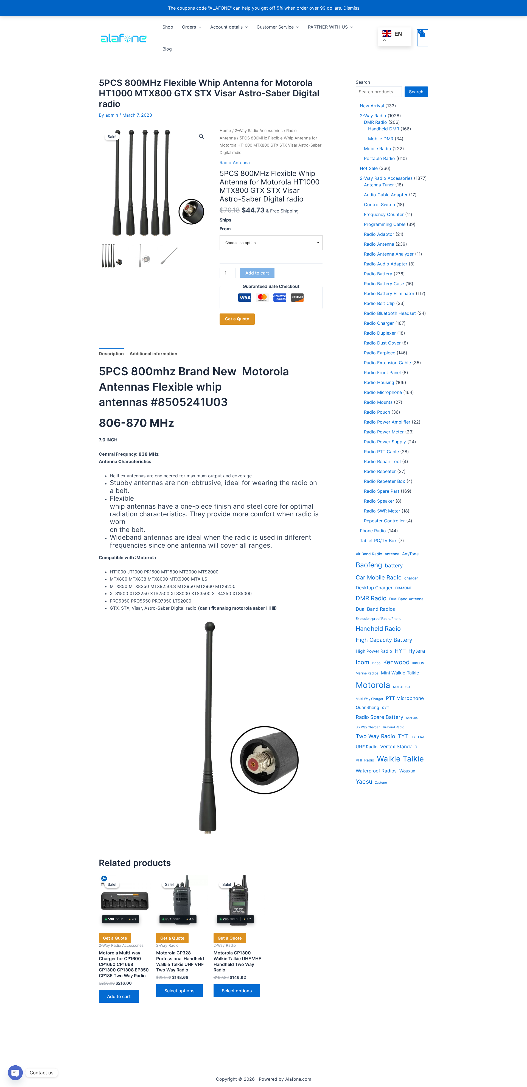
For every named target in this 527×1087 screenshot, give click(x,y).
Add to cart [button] (119, 996)
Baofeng (369, 565)
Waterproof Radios (376, 771)
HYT (400, 651)
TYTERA (417, 737)
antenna (392, 554)
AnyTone (410, 553)
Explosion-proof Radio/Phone (378, 619)
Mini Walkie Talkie (400, 673)
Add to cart (257, 273)
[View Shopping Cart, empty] (422, 37)
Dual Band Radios (375, 609)
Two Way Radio (375, 736)
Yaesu (364, 781)
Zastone (381, 783)
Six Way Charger (368, 727)
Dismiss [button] (351, 8)
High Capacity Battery (384, 640)
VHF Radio (365, 760)
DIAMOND (403, 588)
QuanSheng (367, 707)
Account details (226, 27)
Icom (362, 662)
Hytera (416, 651)
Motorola (373, 685)
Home (225, 130)
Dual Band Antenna (406, 599)
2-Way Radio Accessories (259, 130)
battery (394, 565)
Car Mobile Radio (379, 577)
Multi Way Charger (369, 699)
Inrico (376, 663)
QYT (385, 708)
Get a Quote (237, 318)
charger (411, 578)
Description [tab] (111, 353)
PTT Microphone (405, 698)
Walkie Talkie (400, 758)
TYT (403, 736)
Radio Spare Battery (379, 717)
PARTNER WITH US (328, 27)
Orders (189, 27)
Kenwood (396, 662)
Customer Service (275, 27)
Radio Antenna (235, 162)
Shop (167, 27)
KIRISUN (418, 663)
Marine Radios (367, 673)
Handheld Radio (378, 628)
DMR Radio (371, 598)
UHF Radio (366, 746)
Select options (179, 990)
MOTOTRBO (401, 687)
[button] (198, 27)
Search (363, 82)
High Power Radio (374, 651)
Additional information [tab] (153, 353)
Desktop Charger (374, 587)
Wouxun (407, 771)
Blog (167, 49)
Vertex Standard (398, 746)
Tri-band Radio (393, 727)
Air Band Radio (369, 554)
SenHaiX (412, 718)
